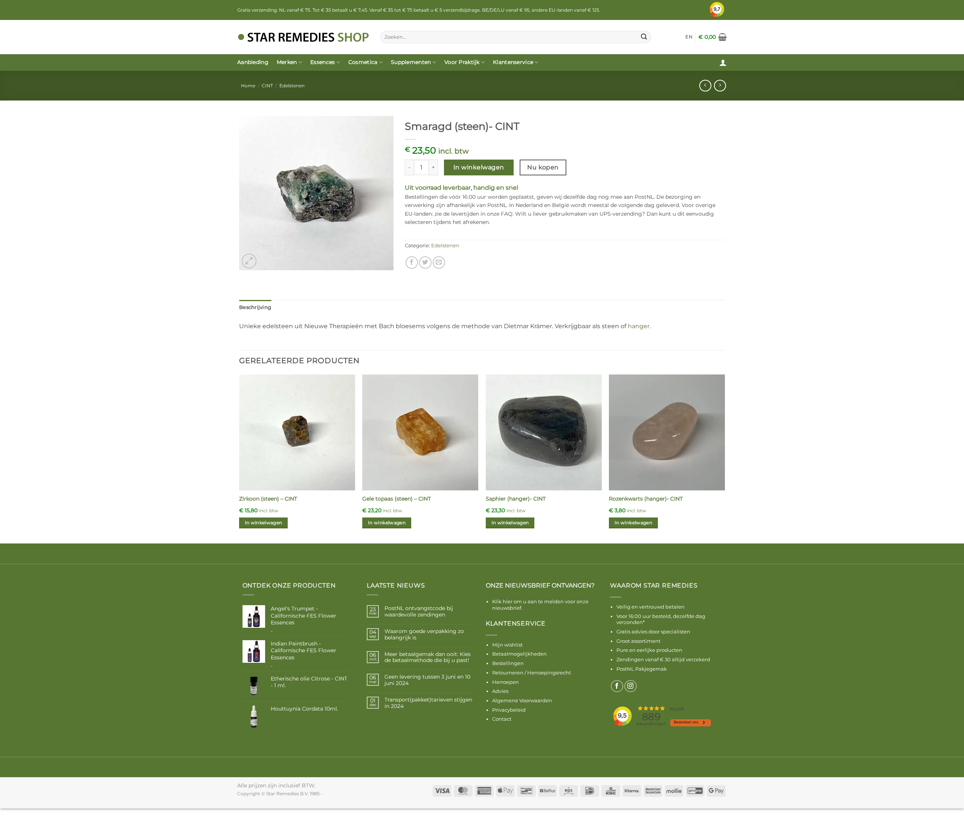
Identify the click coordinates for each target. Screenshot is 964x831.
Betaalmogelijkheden (519, 654)
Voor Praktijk (462, 62)
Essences (322, 62)
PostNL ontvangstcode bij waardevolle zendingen (418, 611)
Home (248, 85)
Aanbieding (252, 62)
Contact (501, 719)
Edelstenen (292, 85)
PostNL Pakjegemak (641, 669)
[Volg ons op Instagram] (630, 686)
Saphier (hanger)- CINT (516, 498)
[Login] (723, 62)
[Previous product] (720, 85)
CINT (267, 85)
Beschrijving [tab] (255, 307)
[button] (713, 37)
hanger (639, 326)
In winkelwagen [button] (263, 522)
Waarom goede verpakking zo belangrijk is (424, 634)
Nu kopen (543, 167)
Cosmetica (363, 62)
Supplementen (411, 62)
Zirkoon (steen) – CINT (268, 498)
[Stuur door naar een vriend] (439, 262)
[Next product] (705, 85)
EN (688, 37)
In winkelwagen (478, 167)
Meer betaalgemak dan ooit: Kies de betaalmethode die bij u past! (427, 657)
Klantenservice (513, 62)
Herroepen (505, 682)
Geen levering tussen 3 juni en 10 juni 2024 (427, 680)
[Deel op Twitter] (425, 262)
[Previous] (239, 458)
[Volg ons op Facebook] (617, 686)
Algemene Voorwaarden (522, 700)
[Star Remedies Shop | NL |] (303, 37)
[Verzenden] (644, 37)
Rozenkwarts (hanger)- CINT (646, 498)
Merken (287, 62)
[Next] (724, 458)
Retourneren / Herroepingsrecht (531, 673)
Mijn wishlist (507, 645)
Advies (500, 691)
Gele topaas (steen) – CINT (396, 498)
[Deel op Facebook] (412, 262)
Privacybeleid (509, 710)
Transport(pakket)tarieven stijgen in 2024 (428, 703)
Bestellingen (508, 663)
